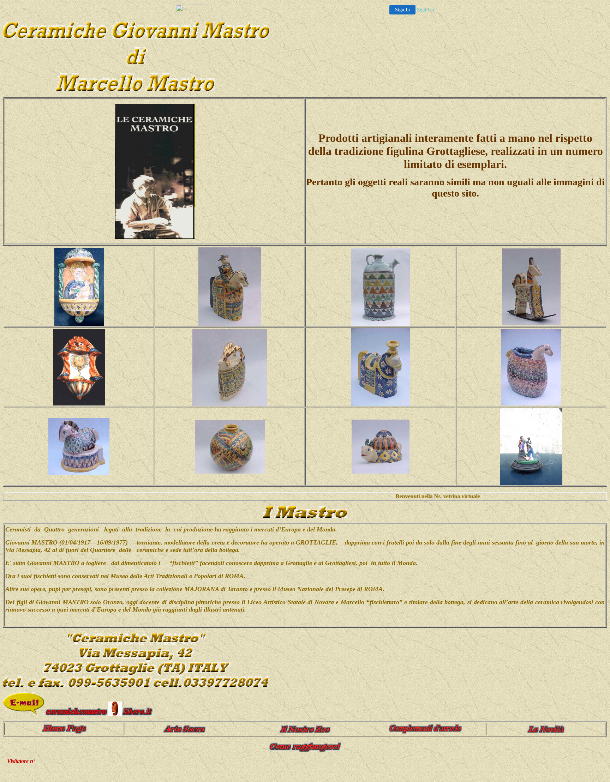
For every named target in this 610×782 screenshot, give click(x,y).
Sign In (402, 9)
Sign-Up (425, 9)
